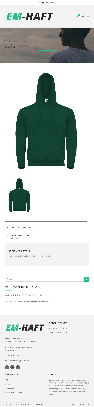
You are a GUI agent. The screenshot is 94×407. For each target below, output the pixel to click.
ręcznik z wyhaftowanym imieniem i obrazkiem (29, 301)
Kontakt (8, 384)
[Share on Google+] (24, 227)
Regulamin (9, 388)
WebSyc (85, 404)
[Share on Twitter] (13, 227)
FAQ (7, 380)
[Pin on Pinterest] (18, 227)
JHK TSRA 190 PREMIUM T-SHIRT (26, 295)
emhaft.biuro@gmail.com (18, 360)
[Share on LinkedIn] (30, 227)
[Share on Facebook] (7, 227)
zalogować (22, 256)
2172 (10, 46)
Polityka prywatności (14, 392)
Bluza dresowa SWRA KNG (17, 235)
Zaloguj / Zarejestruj (46, 2)
